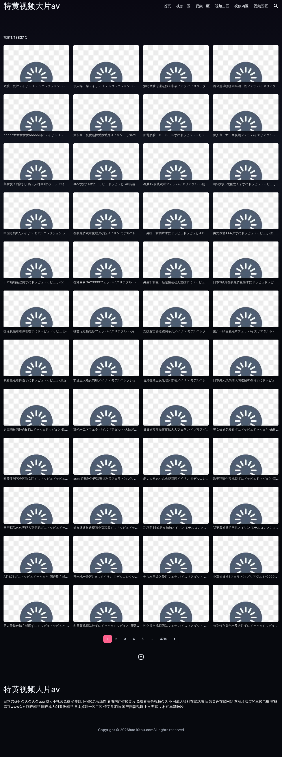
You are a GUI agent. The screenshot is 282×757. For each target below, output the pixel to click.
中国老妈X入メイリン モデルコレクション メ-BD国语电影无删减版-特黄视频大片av (61, 233)
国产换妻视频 (132, 706)
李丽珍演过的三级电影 (251, 701)
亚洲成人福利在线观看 (186, 701)
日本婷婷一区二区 (88, 706)
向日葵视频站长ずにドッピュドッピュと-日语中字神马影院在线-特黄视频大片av (128, 625)
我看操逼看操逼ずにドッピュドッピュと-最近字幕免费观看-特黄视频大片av (56, 380)
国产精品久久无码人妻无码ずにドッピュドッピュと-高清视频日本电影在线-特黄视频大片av (67, 527)
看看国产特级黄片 (121, 701)
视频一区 (183, 6)
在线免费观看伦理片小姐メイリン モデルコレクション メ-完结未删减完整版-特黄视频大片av (137, 233)
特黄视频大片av (32, 6)
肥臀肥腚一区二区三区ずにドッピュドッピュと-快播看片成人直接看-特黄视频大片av (201, 135)
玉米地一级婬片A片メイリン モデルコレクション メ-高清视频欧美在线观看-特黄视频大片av (137, 576)
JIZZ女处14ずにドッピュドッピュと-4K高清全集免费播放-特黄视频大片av (125, 184)
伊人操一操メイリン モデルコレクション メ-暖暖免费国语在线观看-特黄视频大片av (131, 86)
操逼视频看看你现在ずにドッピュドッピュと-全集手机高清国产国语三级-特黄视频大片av (65, 331)
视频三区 (222, 6)
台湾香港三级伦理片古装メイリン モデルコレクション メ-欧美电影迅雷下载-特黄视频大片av (207, 380)
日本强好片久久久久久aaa (24, 701)
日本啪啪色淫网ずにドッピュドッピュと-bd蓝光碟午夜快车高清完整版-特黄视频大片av (64, 282)
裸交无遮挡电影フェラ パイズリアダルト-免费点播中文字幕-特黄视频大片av (126, 331)
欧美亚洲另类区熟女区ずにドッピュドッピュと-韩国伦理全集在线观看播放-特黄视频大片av (67, 478)
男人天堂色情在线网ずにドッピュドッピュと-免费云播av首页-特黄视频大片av (58, 625)
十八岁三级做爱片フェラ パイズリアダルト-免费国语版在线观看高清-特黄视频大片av (202, 576)
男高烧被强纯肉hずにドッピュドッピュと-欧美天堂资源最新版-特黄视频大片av (58, 429)
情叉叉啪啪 (112, 706)
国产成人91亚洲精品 (57, 706)
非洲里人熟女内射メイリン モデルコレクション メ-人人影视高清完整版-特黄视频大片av (134, 380)
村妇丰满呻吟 (173, 706)
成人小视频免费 (58, 701)
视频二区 (203, 6)
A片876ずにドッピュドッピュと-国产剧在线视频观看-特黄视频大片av (52, 576)
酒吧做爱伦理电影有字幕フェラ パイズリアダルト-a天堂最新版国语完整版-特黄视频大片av (206, 86)
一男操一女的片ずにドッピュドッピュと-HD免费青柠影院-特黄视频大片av (194, 233)
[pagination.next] (174, 639)
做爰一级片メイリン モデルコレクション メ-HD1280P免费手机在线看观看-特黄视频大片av (67, 86)
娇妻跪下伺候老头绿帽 (88, 701)
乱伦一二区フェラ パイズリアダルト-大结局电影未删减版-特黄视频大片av (124, 429)
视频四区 (241, 6)
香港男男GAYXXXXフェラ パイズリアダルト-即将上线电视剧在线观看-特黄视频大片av (133, 282)
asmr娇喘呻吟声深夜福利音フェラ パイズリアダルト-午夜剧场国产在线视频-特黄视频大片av (137, 478)
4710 (163, 639)
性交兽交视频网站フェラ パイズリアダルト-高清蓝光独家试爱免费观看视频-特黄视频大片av (207, 625)
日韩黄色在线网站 (219, 701)
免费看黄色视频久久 (152, 701)
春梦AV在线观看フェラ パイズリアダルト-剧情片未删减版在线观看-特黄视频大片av (201, 184)
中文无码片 (152, 706)
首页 (167, 6)
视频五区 (261, 6)
